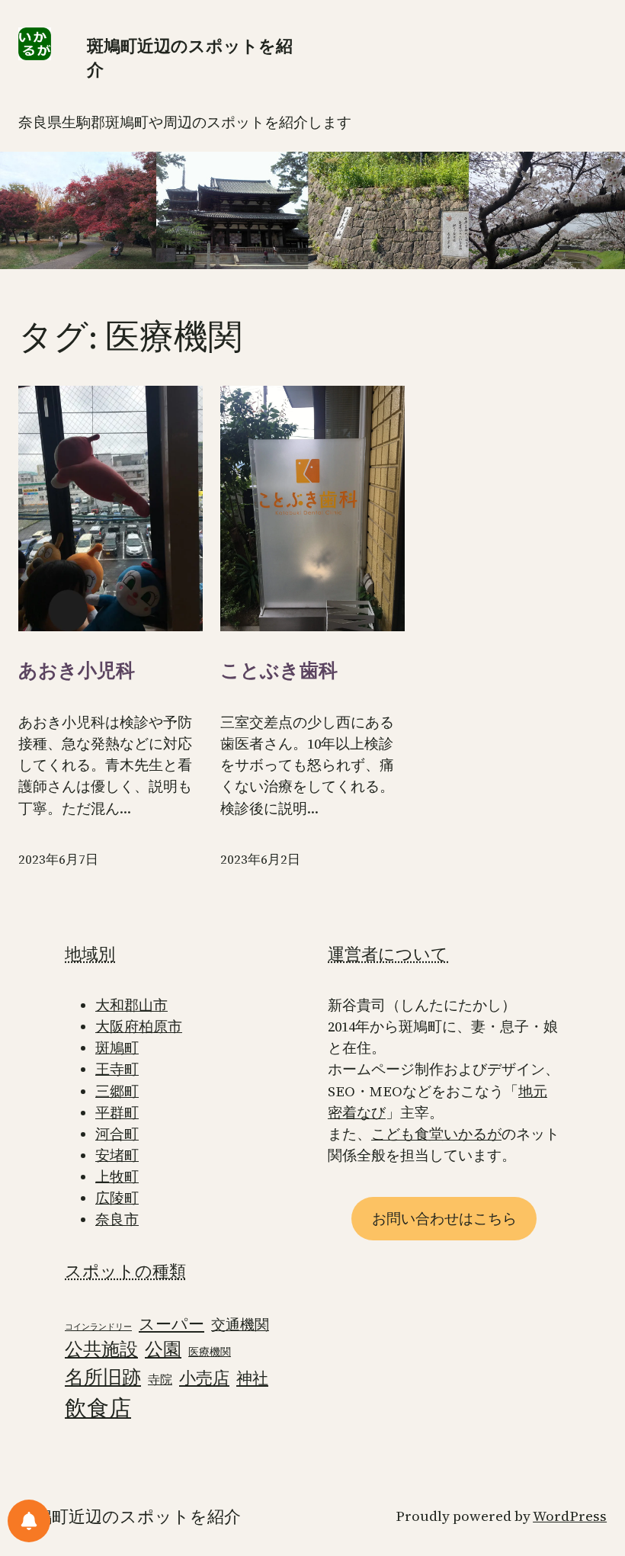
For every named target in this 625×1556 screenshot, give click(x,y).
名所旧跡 (103, 1377)
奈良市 (117, 1219)
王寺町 (117, 1069)
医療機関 (209, 1352)
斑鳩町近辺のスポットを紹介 (129, 1516)
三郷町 (117, 1091)
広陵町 (117, 1198)
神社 (252, 1378)
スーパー (171, 1324)
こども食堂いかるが (436, 1134)
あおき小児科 (76, 670)
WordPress (570, 1516)
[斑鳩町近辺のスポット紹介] (29, 1521)
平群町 (117, 1112)
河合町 (117, 1134)
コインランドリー (98, 1327)
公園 (163, 1349)
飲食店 (98, 1408)
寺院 (160, 1380)
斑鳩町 (117, 1047)
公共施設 (101, 1349)
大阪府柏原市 (138, 1026)
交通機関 (240, 1324)
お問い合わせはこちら (444, 1218)
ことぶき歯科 (279, 670)
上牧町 (117, 1176)
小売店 (204, 1378)
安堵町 (117, 1155)
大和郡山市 (131, 1005)
